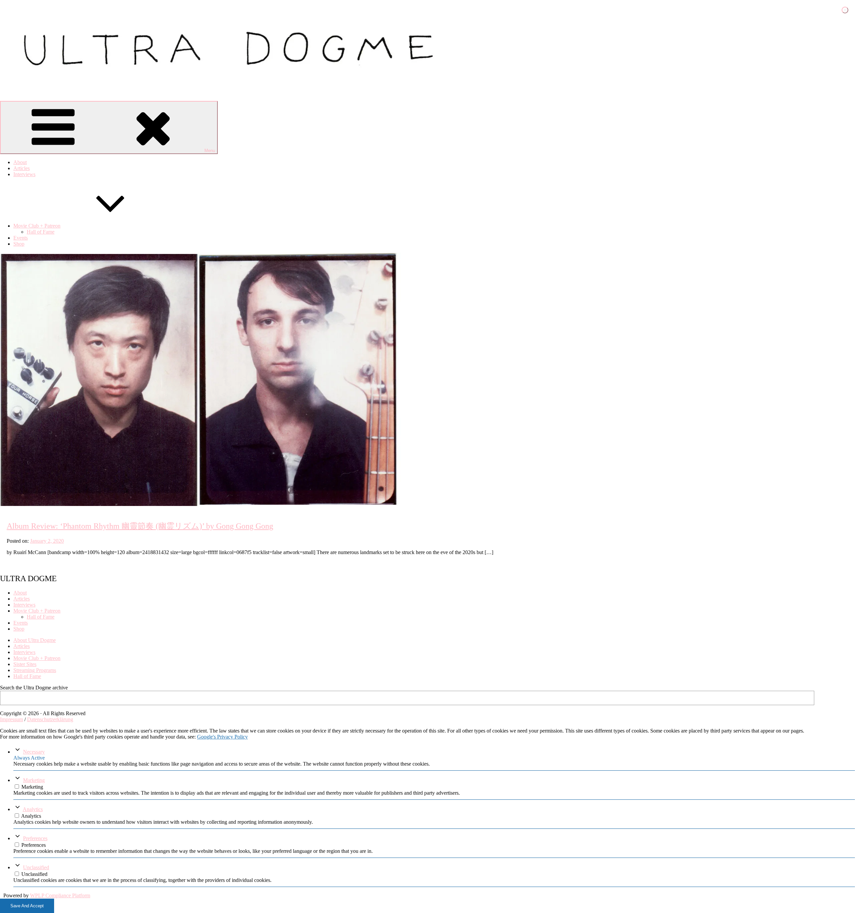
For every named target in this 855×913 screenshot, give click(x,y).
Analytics (33, 809)
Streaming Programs (34, 670)
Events (20, 238)
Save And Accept (27, 905)
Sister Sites (24, 664)
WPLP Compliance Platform (60, 895)
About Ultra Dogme (34, 640)
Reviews (18, 504)
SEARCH (836, 697)
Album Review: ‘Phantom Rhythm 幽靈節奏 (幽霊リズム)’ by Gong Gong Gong (140, 526)
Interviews (24, 174)
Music (8, 504)
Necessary (34, 752)
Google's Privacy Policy (222, 737)
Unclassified (36, 867)
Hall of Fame (40, 232)
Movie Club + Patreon (36, 226)
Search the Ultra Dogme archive (34, 687)
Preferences (35, 838)
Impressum (11, 719)
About (20, 162)
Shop (18, 244)
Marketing (34, 780)
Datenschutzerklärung (50, 719)
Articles (21, 168)
